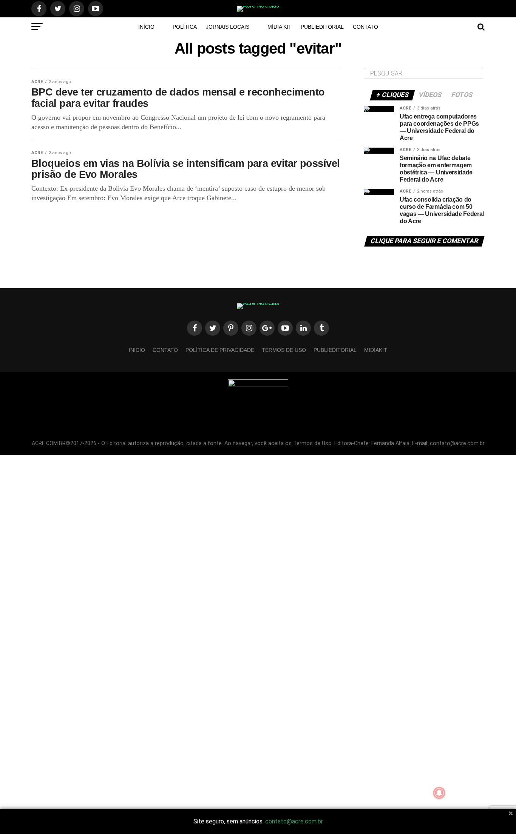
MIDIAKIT (375, 350)
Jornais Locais (227, 27)
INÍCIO (146, 27)
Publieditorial (322, 27)
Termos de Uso (284, 350)
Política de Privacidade (219, 350)
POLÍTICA (185, 27)
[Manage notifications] (439, 793)
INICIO (137, 350)
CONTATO (365, 27)
